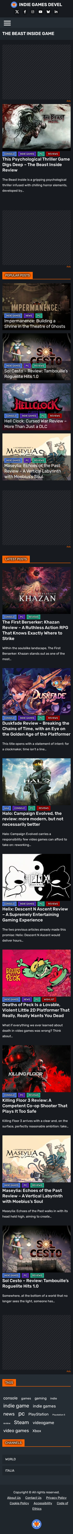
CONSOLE (9, 154)
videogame (43, 1422)
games (26, 1398)
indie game (16, 1406)
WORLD (10, 1459)
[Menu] (7, 22)
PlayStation (38, 1414)
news (9, 1414)
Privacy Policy (56, 1498)
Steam (21, 1422)
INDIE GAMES (27, 154)
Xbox (37, 1431)
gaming (41, 1398)
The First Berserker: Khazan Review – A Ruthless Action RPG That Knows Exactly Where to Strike (35, 630)
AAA (6, 808)
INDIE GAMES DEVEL (40, 4)
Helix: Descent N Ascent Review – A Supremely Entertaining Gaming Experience (35, 914)
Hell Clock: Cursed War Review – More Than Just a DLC (35, 423)
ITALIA (9, 1470)
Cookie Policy (19, 1503)
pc (21, 1413)
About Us (14, 1498)
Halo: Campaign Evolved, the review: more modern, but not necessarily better (32, 819)
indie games (44, 1406)
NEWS (29, 315)
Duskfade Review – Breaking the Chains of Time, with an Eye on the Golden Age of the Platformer (36, 729)
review (6, 1423)
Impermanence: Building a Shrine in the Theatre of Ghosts (34, 323)
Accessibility (43, 1503)
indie (53, 1398)
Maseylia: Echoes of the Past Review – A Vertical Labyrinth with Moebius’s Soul (32, 471)
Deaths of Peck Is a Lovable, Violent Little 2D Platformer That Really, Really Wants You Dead (35, 1010)
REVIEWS (53, 154)
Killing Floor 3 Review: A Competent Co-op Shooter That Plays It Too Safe (34, 1106)
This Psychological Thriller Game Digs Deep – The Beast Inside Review (36, 164)
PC (41, 154)
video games (16, 1430)
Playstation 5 (58, 1415)
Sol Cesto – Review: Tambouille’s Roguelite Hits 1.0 (36, 373)
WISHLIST (49, 999)
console (10, 1398)
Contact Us (33, 1498)
